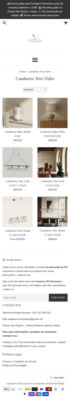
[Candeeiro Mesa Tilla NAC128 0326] (52, 113)
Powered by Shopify (55, 383)
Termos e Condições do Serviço (19, 361)
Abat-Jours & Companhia (34, 383)
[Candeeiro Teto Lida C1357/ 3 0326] (17, 162)
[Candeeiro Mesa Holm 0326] (17, 113)
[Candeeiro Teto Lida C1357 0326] (52, 162)
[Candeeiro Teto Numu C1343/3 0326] (52, 212)
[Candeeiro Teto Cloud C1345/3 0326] (17, 212)
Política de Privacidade (14, 365)
